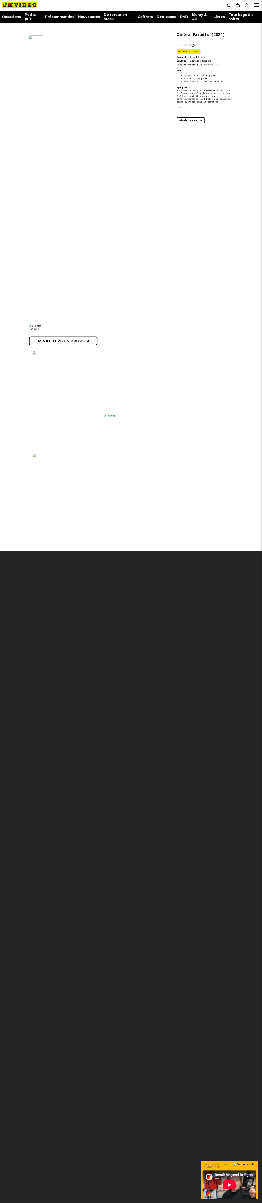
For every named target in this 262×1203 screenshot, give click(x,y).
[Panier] (237, 5)
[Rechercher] (228, 5)
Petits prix (30, 17)
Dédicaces (166, 17)
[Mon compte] (246, 5)
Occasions (11, 17)
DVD (184, 17)
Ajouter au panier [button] (190, 120)
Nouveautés (89, 17)
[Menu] (256, 5)
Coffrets (145, 17)
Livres (219, 17)
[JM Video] (19, 6)
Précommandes (59, 17)
